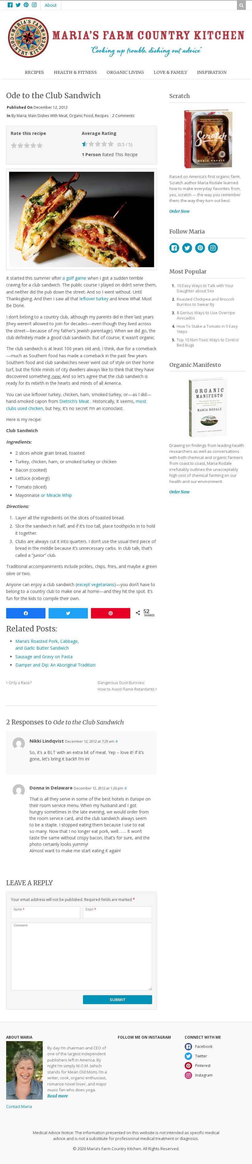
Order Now (179, 211)
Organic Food (81, 115)
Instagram (213, 248)
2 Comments (123, 115)
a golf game (74, 278)
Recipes (101, 115)
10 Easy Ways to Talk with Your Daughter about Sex (205, 288)
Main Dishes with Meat (47, 115)
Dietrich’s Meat (74, 401)
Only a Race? (20, 682)
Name (19, 909)
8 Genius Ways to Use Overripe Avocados (206, 315)
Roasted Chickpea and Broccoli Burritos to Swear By (205, 301)
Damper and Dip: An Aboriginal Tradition (55, 665)
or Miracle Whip (56, 495)
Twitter (187, 248)
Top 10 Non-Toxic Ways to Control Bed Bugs (208, 342)
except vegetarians (95, 584)
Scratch (179, 95)
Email (90, 909)
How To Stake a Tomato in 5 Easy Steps (207, 328)
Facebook (174, 248)
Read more (57, 1096)
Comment (21, 925)
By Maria (18, 115)
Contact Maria (19, 1106)
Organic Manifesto (195, 364)
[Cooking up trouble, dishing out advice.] (126, 56)
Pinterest (200, 248)
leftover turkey (94, 299)
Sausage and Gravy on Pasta (44, 656)
